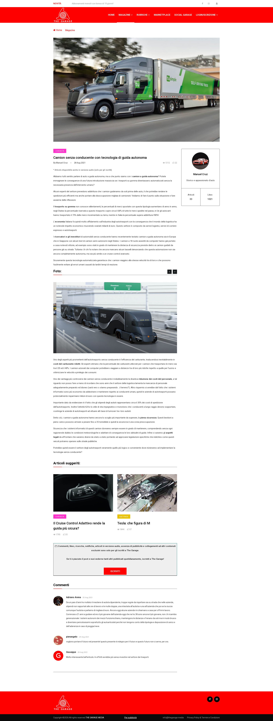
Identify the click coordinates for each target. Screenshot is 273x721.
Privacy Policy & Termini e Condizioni (203, 717)
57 (130, 529)
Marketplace (162, 15)
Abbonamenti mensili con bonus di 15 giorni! (92, 3)
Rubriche (142, 15)
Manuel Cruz (200, 174)
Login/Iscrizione (206, 15)
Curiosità (59, 151)
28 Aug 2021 (79, 163)
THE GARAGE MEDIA (95, 717)
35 (66, 534)
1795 (57, 534)
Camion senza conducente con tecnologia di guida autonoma (100, 158)
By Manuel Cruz (60, 163)
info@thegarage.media (173, 717)
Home (111, 15)
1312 (167, 163)
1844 (121, 529)
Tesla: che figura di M (133, 523)
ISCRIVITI (115, 571)
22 (175, 163)
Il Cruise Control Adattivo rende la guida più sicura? (79, 525)
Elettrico (123, 516)
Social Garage (183, 15)
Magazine (124, 15)
